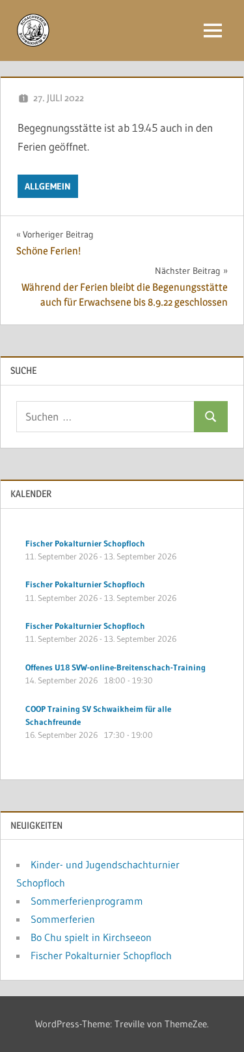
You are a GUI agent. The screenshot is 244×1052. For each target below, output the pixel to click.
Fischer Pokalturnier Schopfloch (101, 955)
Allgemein (48, 186)
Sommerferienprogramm (87, 900)
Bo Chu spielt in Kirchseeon (91, 937)
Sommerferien (63, 918)
